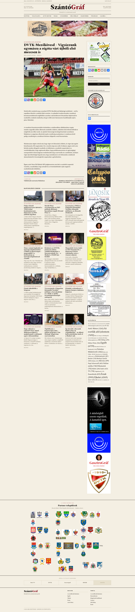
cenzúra (101, 338)
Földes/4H (94, 16)
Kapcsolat (108, 1)
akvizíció (102, 323)
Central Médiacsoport (93, 338)
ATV (106, 325)
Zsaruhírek (85, 16)
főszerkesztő (99, 354)
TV (91, 371)
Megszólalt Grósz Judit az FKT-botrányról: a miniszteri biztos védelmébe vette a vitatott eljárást (73, 251)
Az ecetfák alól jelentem (32, 42)
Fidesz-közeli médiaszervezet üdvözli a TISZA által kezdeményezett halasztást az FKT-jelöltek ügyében (33, 210)
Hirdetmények (102, 356)
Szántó (67, 7)
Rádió (96, 369)
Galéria (102, 16)
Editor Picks (94, 343)
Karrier (92, 358)
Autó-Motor (47, 16)
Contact (92, 600)
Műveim (104, 361)
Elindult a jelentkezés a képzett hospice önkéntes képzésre (74, 290)
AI (97, 323)
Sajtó (104, 369)
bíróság (106, 335)
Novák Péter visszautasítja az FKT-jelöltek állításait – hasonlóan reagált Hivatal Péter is (54, 209)
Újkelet (101, 377)
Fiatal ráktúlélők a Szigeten (30, 289)
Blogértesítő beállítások (96, 598)
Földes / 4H (91, 354)
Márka (95, 361)
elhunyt (103, 346)
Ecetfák (26, 16)
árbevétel (100, 379)
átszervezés (91, 381)
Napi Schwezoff (95, 363)
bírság (101, 335)
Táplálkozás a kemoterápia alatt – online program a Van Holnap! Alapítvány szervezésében (52, 332)
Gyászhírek (64, 16)
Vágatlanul (36, 16)
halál (93, 356)
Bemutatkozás (93, 596)
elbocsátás (98, 346)
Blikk (96, 335)
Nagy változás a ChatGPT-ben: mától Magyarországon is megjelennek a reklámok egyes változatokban (33, 332)
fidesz (105, 352)
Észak (56, 16)
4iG (89, 323)
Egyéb (69, 596)
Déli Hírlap (74, 16)
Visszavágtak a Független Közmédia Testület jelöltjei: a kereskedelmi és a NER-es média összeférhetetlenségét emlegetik (54, 292)
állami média (92, 380)
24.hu (93, 323)
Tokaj (101, 546)
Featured (92, 349)
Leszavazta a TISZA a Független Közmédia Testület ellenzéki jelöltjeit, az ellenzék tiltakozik (73, 209)
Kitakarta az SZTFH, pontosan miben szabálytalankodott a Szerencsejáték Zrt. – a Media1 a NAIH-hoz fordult (53, 252)
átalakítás (106, 379)
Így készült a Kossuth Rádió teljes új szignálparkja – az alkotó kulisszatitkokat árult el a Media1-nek (74, 332)
